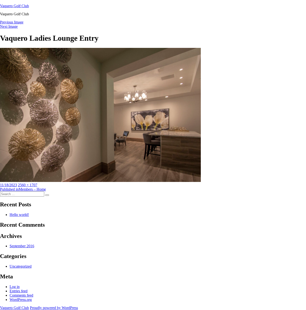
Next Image (9, 26)
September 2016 (22, 246)
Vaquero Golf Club (14, 6)
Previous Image (11, 22)
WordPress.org (21, 300)
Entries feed (18, 291)
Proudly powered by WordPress (54, 308)
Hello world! (19, 215)
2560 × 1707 (27, 185)
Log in (15, 287)
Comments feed (21, 295)
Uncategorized (21, 266)
